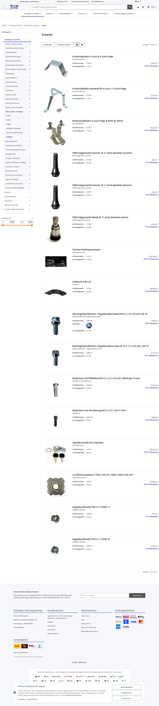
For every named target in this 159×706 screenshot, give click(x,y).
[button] (138, 7)
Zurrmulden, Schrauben (14, 184)
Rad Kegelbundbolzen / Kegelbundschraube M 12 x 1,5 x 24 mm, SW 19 (110, 346)
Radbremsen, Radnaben (14, 107)
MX (99, 681)
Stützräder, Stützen (12, 167)
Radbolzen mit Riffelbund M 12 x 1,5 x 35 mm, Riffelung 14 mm (106, 378)
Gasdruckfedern (11, 78)
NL (114, 676)
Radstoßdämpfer (11, 141)
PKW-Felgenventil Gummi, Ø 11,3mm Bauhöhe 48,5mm (102, 185)
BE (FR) (103, 676)
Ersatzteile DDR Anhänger (14, 188)
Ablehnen (126, 698)
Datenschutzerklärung (73, 695)
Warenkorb (51, 626)
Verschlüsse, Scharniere (14, 175)
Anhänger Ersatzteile (12, 40)
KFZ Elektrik (9, 90)
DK (54, 681)
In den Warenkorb (145, 79)
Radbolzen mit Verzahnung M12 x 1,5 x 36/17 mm (99, 410)
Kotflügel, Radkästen (13, 128)
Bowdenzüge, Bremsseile (14, 65)
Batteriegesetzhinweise (89, 631)
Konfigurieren (127, 693)
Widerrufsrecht (53, 634)
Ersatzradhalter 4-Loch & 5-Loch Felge (92, 56)
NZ (80, 681)
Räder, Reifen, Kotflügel (14, 112)
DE (39, 676)
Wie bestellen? (19, 627)
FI (125, 681)
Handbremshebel (11, 86)
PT (108, 681)
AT (47, 676)
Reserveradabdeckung (14, 133)
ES (45, 681)
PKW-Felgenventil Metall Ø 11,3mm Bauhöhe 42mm (100, 217)
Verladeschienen (11, 171)
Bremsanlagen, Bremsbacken (15, 69)
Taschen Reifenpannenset (86, 249)
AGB (82, 620)
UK (71, 681)
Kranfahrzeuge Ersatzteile (14, 209)
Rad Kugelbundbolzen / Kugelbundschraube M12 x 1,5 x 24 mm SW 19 (109, 314)
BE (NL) (92, 676)
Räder (8, 116)
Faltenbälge (9, 73)
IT (36, 681)
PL (62, 681)
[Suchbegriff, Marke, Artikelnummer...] (129, 7)
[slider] (2, 225)
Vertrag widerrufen (21, 653)
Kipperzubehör (10, 95)
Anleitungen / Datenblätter (23, 624)
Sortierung (47, 45)
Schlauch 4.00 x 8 (81, 281)
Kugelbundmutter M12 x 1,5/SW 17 (91, 507)
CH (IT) (80, 676)
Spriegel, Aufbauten (12, 158)
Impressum (22, 699)
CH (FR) (69, 676)
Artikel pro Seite (64, 45)
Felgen (8, 124)
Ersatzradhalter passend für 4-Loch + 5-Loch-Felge (99, 88)
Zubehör (9, 137)
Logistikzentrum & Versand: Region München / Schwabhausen (60, 617)
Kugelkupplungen (11, 99)
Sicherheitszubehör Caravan (15, 150)
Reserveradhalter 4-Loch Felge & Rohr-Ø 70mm (97, 120)
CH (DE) (57, 676)
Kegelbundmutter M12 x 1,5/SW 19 (91, 539)
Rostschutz (8, 201)
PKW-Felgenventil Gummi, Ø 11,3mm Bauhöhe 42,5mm (102, 153)
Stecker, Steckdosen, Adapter (15, 162)
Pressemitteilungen (21, 616)
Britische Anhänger (11, 205)
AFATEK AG (82, 662)
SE (117, 681)
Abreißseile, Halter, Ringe (14, 48)
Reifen (8, 120)
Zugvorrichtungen (11, 179)
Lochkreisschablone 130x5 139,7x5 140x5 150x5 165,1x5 (102, 474)
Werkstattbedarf (10, 196)
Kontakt (50, 622)
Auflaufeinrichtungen (13, 57)
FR (123, 676)
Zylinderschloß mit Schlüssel (87, 442)
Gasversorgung (10, 82)
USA (89, 681)
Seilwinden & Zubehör (13, 145)
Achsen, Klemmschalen (13, 44)
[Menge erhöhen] (156, 73)
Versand (40, 657)
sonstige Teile (10, 154)
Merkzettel (51, 630)
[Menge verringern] (133, 73)
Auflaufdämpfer (11, 52)
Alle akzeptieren (127, 687)
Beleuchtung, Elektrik (13, 61)
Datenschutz (32, 699)
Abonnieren (137, 595)
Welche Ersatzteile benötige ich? (25, 620)
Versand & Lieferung (88, 627)
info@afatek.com (99, 1)
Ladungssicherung (12, 103)
